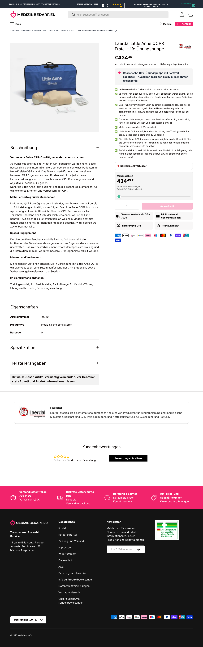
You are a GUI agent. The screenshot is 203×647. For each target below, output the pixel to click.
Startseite (14, 30)
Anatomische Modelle (31, 30)
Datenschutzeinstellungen (74, 586)
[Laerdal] (185, 46)
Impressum (65, 547)
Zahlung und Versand (71, 541)
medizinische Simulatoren (54, 30)
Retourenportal (67, 534)
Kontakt (63, 528)
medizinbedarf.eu (25, 635)
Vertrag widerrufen (69, 592)
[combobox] (118, 14)
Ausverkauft (167, 206)
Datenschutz (66, 560)
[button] (190, 14)
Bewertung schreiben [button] (128, 458)
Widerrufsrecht (67, 553)
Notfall (71, 30)
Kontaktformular (123, 501)
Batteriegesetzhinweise (72, 573)
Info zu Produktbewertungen (75, 579)
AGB (61, 566)
